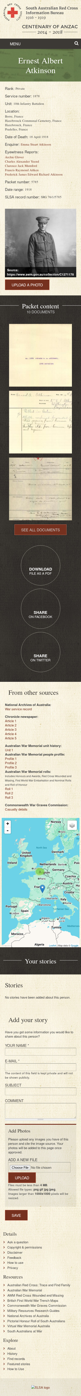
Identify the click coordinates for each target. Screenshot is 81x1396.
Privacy (12, 1268)
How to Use (15, 1369)
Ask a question (17, 1242)
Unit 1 (9, 750)
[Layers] (72, 825)
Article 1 (10, 720)
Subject (13, 1085)
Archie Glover (14, 157)
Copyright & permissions (24, 1247)
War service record (18, 709)
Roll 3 (9, 797)
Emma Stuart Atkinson (36, 144)
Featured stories (18, 1364)
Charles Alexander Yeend (22, 161)
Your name (17, 1045)
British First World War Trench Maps (32, 1300)
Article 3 (10, 729)
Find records (16, 1359)
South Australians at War (24, 1331)
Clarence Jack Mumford (21, 165)
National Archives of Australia (28, 1316)
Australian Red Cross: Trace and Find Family (38, 1285)
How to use (15, 1262)
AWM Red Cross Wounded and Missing (35, 1295)
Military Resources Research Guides (33, 1310)
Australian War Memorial (24, 1290)
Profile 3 (11, 767)
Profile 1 (11, 758)
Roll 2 (9, 793)
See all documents (40, 529)
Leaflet (52, 945)
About (11, 1348)
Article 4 (10, 733)
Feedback (14, 1257)
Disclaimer (14, 1252)
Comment (14, 1100)
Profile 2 (11, 763)
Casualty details (16, 809)
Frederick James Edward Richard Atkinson (34, 174)
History (12, 1353)
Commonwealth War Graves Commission (36, 1305)
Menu (15, 43)
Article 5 (10, 738)
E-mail (12, 1060)
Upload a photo (27, 284)
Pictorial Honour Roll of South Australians (36, 1321)
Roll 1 (9, 788)
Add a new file (22, 1159)
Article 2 (10, 725)
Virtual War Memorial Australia (28, 1326)
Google (74, 945)
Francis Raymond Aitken (22, 170)
